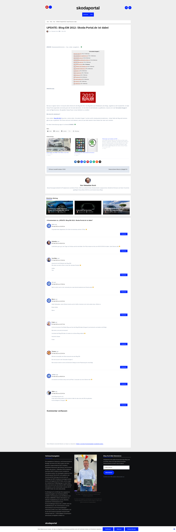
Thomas (54, 351)
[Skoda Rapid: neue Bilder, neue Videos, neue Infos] (60, 145)
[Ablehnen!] (174, 529)
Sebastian (54, 241)
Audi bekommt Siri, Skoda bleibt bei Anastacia (84, 152)
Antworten (123, 234)
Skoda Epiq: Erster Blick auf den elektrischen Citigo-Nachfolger (114, 209)
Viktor (53, 391)
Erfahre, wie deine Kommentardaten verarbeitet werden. (89, 443)
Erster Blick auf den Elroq (84, 210)
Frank (53, 322)
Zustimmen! (108, 529)
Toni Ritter (54, 258)
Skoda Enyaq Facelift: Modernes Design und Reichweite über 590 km (58, 209)
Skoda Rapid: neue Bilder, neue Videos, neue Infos (58, 152)
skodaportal (88, 8)
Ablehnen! (119, 529)
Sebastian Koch (54, 31)
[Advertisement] (88, 39)
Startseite (85, 14)
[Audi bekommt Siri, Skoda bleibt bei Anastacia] (87, 145)
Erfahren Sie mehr (131, 529)
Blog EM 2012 (57, 118)
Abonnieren (108, 472)
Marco (53, 299)
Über (91, 14)
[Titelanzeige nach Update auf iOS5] (116, 143)
